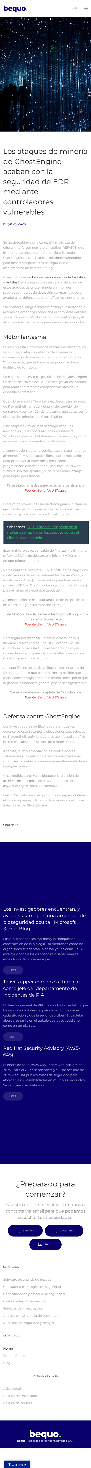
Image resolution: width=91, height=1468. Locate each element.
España (28, 1230)
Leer (13, 970)
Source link (12, 825)
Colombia (67, 1230)
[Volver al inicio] (16, 8)
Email (48, 1244)
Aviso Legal (12, 1389)
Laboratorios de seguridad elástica (59, 277)
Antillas (11, 282)
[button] (80, 8)
